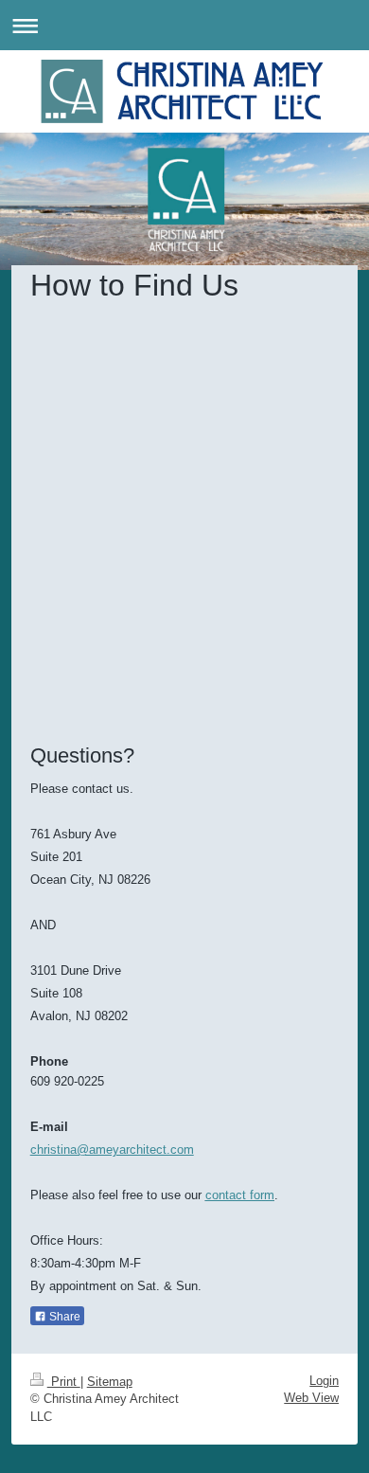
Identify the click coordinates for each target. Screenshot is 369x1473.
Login (324, 1381)
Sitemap (109, 1381)
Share (63, 1316)
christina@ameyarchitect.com (112, 1149)
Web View (311, 1398)
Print (63, 1381)
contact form (239, 1195)
